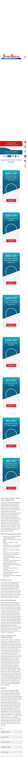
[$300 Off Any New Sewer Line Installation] (11, 229)
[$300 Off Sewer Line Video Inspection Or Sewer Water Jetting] (11, 189)
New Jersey (2, 728)
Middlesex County (5, 747)
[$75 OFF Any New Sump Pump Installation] (11, 394)
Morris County (4, 752)
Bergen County (5, 732)
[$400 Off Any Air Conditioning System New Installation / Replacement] (11, 313)
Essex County (4, 737)
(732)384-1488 (11, 143)
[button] (11, 200)
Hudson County (5, 742)
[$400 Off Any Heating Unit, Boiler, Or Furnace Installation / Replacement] (11, 271)
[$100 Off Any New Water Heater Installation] (11, 354)
